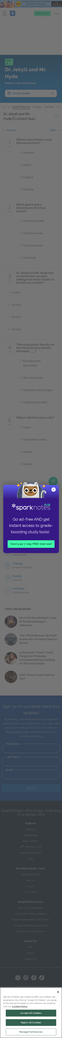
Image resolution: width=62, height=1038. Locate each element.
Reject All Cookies (31, 1022)
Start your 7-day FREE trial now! (31, 544)
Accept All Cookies (31, 1013)
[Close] (58, 992)
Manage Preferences (30, 1032)
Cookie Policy (19, 1006)
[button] (54, 490)
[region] (31, 1012)
